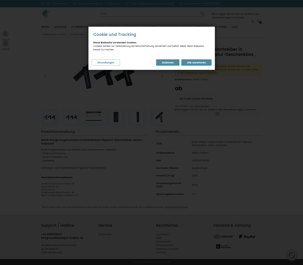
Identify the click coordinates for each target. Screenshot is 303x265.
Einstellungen (105, 62)
